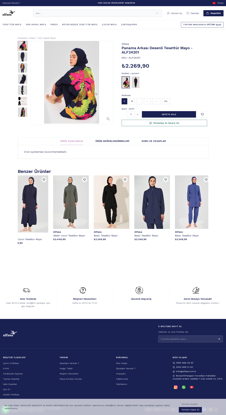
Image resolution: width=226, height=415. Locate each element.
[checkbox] (156, 406)
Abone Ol (212, 400)
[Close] (220, 386)
